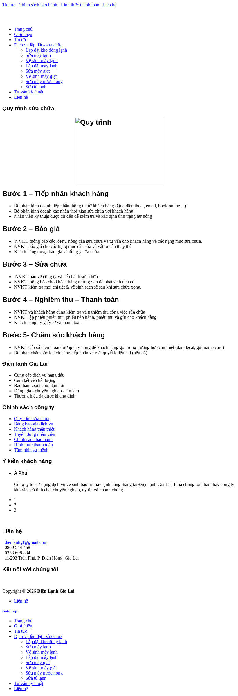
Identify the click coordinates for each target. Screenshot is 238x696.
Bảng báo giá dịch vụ (33, 423)
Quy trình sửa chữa (31, 418)
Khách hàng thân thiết (34, 429)
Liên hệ (109, 4)
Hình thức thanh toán (79, 4)
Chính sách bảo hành (38, 4)
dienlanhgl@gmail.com (26, 542)
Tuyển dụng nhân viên (34, 434)
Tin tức (8, 4)
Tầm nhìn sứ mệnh (31, 449)
